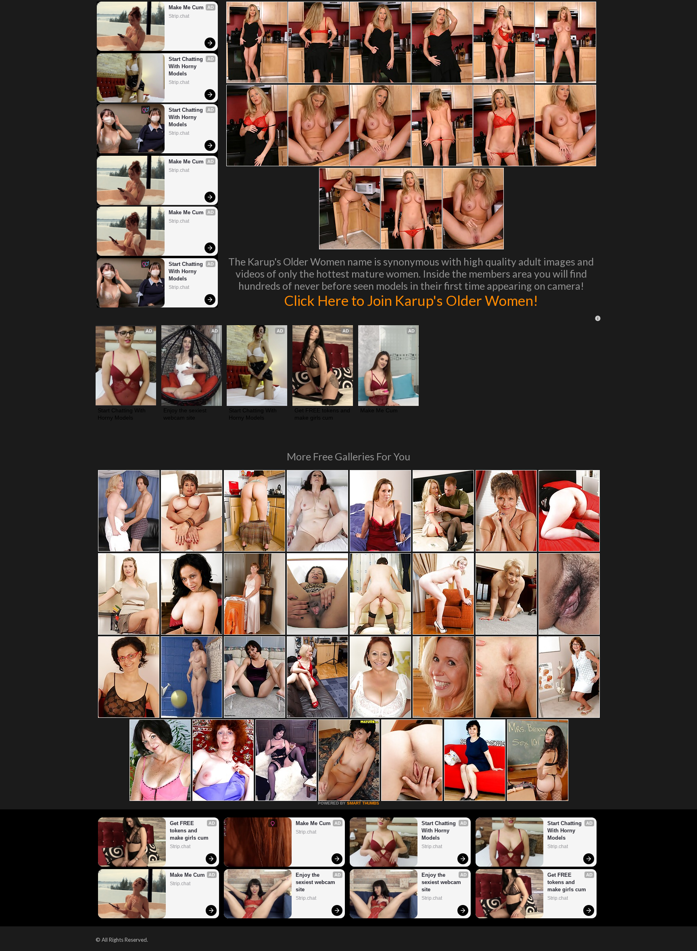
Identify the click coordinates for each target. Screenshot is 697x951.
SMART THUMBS (363, 803)
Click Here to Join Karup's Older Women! (411, 300)
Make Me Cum (186, 7)
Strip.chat (179, 16)
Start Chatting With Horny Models (187, 66)
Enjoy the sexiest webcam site (185, 414)
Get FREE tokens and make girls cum (322, 414)
